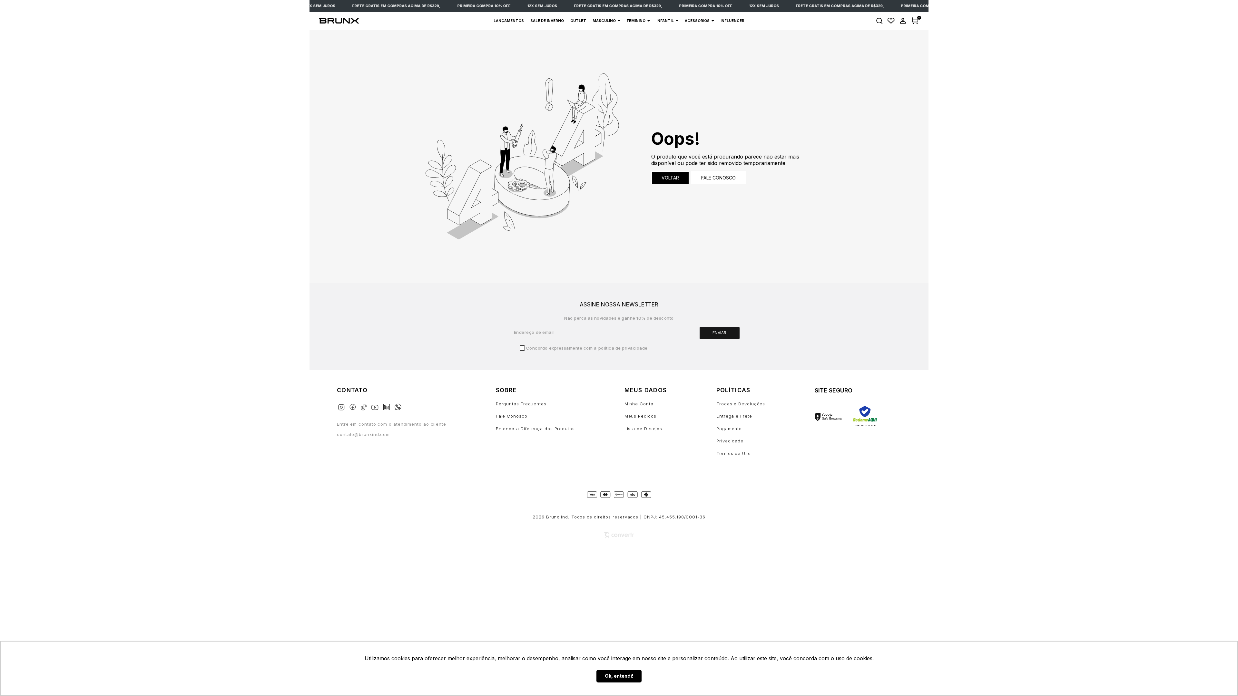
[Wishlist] (891, 20)
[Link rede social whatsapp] (397, 403)
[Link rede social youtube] (377, 404)
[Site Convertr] (619, 535)
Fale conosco (718, 177)
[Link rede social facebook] (353, 405)
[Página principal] (355, 21)
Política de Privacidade (623, 348)
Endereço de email (534, 332)
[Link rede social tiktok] (365, 405)
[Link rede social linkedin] (388, 404)
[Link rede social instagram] (342, 405)
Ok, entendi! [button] (619, 676)
